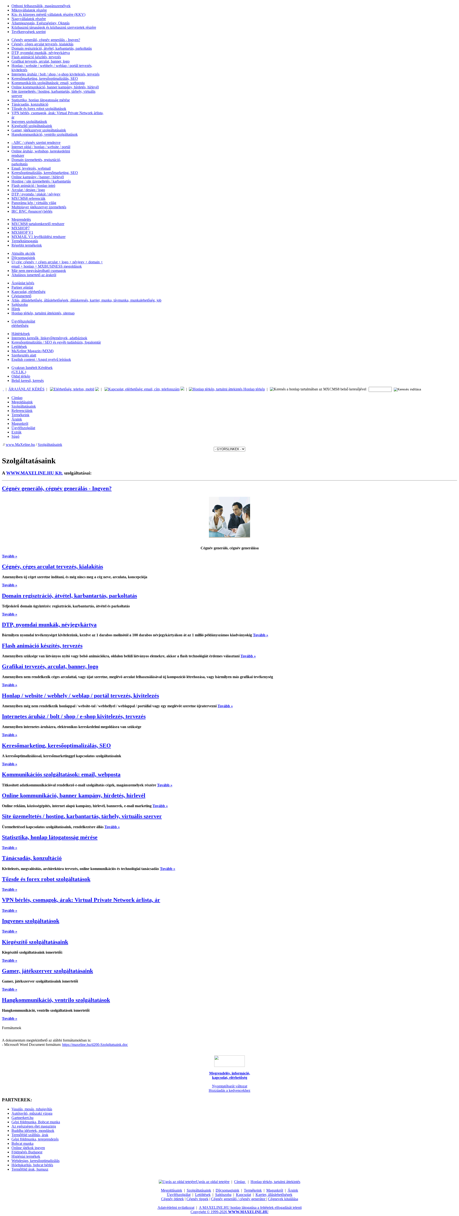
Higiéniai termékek (25, 1156)
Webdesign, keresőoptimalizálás (35, 1161)
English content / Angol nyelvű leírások (41, 359)
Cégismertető (21, 296)
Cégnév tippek (197, 1199)
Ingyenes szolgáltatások (29, 121)
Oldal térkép (20, 376)
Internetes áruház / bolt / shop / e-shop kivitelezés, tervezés (55, 74)
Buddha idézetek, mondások (32, 1131)
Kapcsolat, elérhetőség (28, 292)
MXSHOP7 (20, 228)
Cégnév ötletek (172, 1199)
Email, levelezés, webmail (31, 168)
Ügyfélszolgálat (23, 428)
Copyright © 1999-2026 (229, 1212)
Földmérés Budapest (26, 1152)
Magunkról (19, 424)
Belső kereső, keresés (27, 380)
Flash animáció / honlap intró (33, 186)
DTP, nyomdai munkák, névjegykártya (40, 53)
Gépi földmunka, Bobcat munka (35, 1122)
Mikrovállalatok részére (29, 10)
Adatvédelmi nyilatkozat (176, 1207)
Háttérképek (20, 334)
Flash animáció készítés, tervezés (36, 57)
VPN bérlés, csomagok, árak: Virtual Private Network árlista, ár (81, 900)
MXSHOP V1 (22, 232)
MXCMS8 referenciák (28, 198)
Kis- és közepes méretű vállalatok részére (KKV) (48, 14)
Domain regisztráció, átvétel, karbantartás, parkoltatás (51, 48)
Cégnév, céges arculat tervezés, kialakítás (42, 44)
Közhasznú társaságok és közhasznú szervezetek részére (53, 27)
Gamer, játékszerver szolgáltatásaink (38, 130)
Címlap (16, 398)
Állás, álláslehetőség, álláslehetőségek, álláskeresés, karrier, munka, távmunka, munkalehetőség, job (86, 300)
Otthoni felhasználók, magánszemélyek (41, 6)
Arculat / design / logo (28, 190)
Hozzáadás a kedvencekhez (229, 1090)
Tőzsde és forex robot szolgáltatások (38, 109)
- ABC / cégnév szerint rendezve (35, 143)
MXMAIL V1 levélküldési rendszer (38, 237)
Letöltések (19, 347)
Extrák (16, 432)
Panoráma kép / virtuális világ (33, 203)
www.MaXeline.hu (20, 445)
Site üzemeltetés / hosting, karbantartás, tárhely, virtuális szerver (82, 816)
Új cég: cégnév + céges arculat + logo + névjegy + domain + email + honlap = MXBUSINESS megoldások (57, 264)
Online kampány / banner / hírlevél (37, 177)
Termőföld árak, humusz (29, 1169)
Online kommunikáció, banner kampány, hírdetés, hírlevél (55, 87)
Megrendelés (21, 219)
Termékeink (20, 415)
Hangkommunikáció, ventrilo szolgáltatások (44, 134)
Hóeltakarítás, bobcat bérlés (32, 1165)
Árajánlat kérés (22, 283)
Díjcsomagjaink (23, 258)
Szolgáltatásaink (23, 406)
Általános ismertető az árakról (33, 275)
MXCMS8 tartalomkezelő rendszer (37, 224)
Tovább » (9, 556)
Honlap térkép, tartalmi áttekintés (275, 1182)
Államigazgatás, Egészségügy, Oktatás (40, 23)
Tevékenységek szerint (28, 32)
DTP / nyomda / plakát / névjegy (35, 194)
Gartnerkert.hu (22, 1118)
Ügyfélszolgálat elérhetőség (23, 323)
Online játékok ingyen (28, 1148)
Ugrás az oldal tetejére (213, 1182)
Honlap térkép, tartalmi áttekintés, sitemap (43, 313)
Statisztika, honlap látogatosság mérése (40, 100)
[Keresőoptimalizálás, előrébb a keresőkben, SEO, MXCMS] (3, 389)
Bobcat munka (22, 1143)
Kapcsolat (243, 1195)
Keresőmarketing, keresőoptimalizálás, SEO (44, 78)
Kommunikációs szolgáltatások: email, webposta (48, 83)
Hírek (15, 309)
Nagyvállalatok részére (28, 19)
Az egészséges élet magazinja (33, 1126)
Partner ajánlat (22, 287)
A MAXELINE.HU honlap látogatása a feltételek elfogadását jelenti (250, 1207)
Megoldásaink (22, 402)
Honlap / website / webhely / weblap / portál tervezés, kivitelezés (80, 695)
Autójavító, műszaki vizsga (31, 1113)
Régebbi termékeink (26, 245)
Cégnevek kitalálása (283, 1199)
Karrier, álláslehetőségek (274, 1195)
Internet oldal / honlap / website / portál (40, 147)
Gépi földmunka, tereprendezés (35, 1139)
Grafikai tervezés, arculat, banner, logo (40, 61)
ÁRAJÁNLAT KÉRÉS (26, 389)
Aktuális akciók (23, 253)
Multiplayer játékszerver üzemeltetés (38, 207)
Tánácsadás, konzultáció (29, 104)
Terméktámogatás (24, 241)
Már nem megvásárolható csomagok (38, 271)
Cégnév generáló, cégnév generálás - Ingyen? (45, 40)
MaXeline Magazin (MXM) (32, 351)
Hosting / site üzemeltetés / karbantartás (41, 181)
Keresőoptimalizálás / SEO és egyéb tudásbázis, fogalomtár (56, 342)
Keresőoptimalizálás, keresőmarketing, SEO (44, 173)
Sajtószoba (19, 305)
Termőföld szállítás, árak (29, 1135)
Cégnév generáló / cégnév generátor (238, 1199)
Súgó (15, 436)
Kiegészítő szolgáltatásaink (31, 126)
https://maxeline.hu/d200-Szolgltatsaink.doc (95, 1045)
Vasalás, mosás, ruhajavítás (31, 1109)
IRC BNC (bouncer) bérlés (31, 211)
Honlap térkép (253, 389)
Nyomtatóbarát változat (229, 1086)
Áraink (16, 419)
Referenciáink (22, 411)
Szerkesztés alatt (23, 355)
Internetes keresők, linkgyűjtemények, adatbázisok (49, 338)
